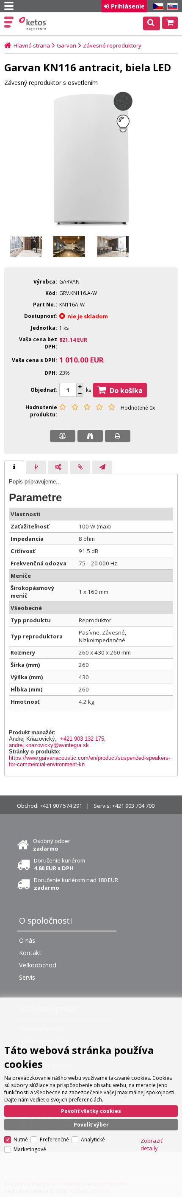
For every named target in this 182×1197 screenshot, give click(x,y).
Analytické (93, 1139)
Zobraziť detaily (152, 1144)
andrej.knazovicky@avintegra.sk (49, 745)
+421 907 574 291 (61, 805)
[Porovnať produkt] (62, 436)
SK (171, 6)
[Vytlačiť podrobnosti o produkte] (117, 436)
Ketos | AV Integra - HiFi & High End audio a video (34, 24)
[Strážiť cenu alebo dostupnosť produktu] (90, 436)
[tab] (14, 467)
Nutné (21, 1139)
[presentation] (14, 467)
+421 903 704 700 (133, 805)
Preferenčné (54, 1139)
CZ (156, 6)
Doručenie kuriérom (59, 864)
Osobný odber (51, 844)
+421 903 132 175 (82, 739)
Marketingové (30, 1149)
